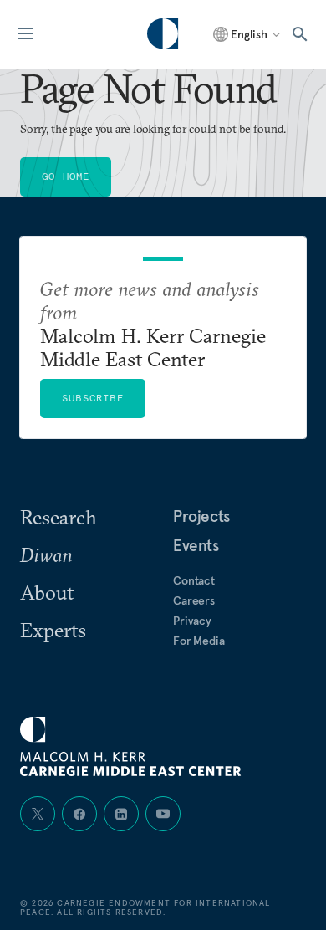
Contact (194, 580)
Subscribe (93, 397)
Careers (194, 600)
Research (58, 516)
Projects (201, 516)
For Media (199, 640)
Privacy (192, 620)
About (47, 592)
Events (196, 545)
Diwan (46, 554)
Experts (53, 629)
